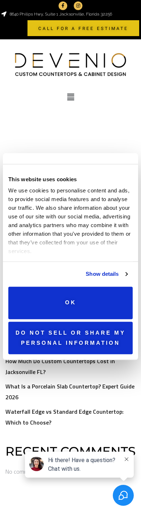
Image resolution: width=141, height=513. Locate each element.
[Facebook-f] (63, 5)
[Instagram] (78, 5)
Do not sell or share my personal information (70, 338)
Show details (102, 274)
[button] (70, 97)
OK (70, 303)
